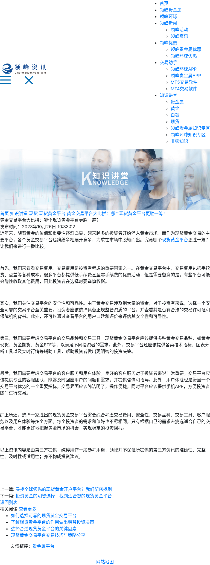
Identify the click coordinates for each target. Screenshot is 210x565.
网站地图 (105, 561)
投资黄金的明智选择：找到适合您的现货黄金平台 (64, 496)
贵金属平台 (43, 546)
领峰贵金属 (171, 10)
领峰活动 (179, 29)
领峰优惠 (168, 42)
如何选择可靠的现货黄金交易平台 (44, 515)
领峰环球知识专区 (188, 134)
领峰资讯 (179, 36)
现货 (175, 121)
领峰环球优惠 (184, 56)
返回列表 (9, 502)
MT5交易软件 (184, 82)
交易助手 (168, 62)
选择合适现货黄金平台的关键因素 (44, 528)
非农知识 (179, 141)
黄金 (175, 108)
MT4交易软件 (184, 88)
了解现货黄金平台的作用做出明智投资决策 (52, 522)
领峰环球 (168, 16)
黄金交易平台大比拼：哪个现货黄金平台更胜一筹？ (117, 213)
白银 (175, 115)
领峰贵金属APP (186, 75)
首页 (164, 3)
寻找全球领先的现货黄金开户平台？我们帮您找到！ (66, 489)
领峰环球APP (184, 69)
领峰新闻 (168, 23)
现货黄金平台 (52, 213)
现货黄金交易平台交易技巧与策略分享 (48, 535)
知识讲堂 (168, 95)
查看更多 (27, 509)
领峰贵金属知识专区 (190, 128)
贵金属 (177, 102)
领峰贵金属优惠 (186, 49)
